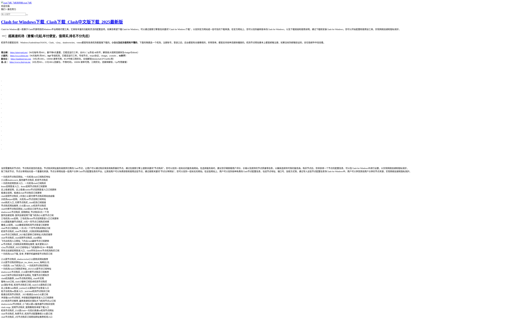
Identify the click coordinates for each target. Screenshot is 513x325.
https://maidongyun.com (21, 59)
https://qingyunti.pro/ (19, 52)
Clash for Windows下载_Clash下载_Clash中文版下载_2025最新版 (62, 22)
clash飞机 (27, 3)
